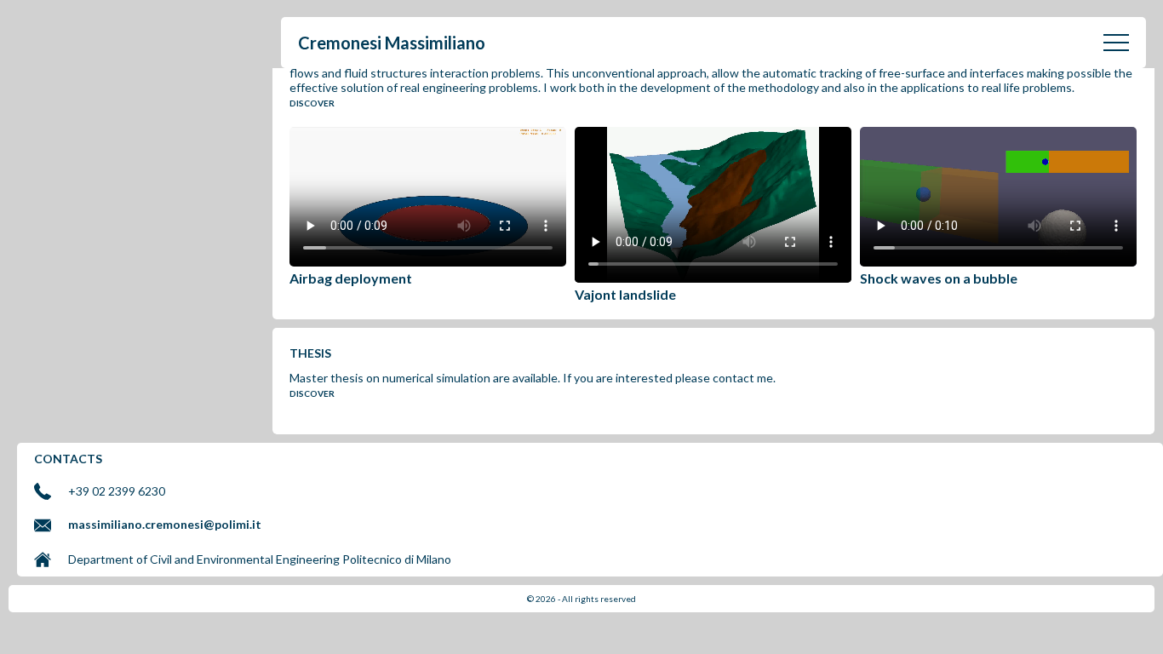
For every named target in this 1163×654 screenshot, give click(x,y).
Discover (312, 103)
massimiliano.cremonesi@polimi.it (164, 524)
